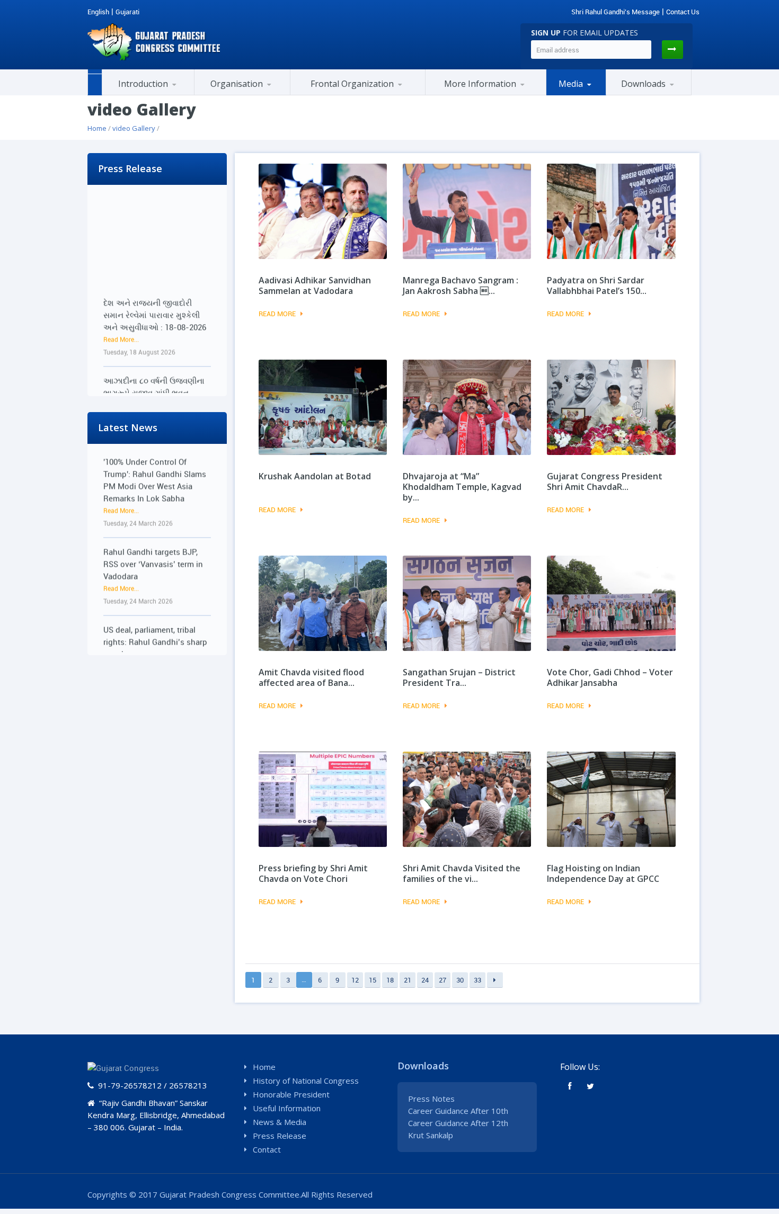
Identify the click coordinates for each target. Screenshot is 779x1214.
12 (355, 980)
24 (425, 980)
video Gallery (133, 128)
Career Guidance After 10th (458, 1110)
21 (407, 980)
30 (460, 980)
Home (97, 128)
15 (372, 980)
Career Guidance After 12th (458, 1123)
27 (442, 980)
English (98, 11)
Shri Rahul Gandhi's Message (615, 11)
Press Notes (431, 1098)
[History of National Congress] (154, 93)
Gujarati (127, 11)
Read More (277, 313)
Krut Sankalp (430, 1135)
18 (390, 980)
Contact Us (683, 11)
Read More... (121, 313)
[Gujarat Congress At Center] (485, 93)
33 (477, 980)
